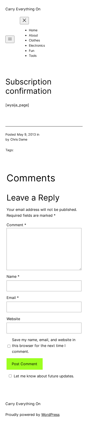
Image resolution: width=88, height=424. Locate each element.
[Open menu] (9, 39)
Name (13, 276)
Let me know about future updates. (44, 376)
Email (13, 297)
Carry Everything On (22, 9)
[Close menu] (24, 20)
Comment (16, 225)
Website (13, 319)
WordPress (50, 414)
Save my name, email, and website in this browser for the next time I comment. (43, 345)
